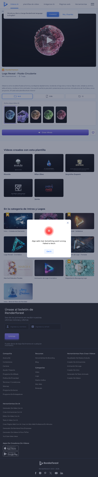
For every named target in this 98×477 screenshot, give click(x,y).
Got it (49, 251)
